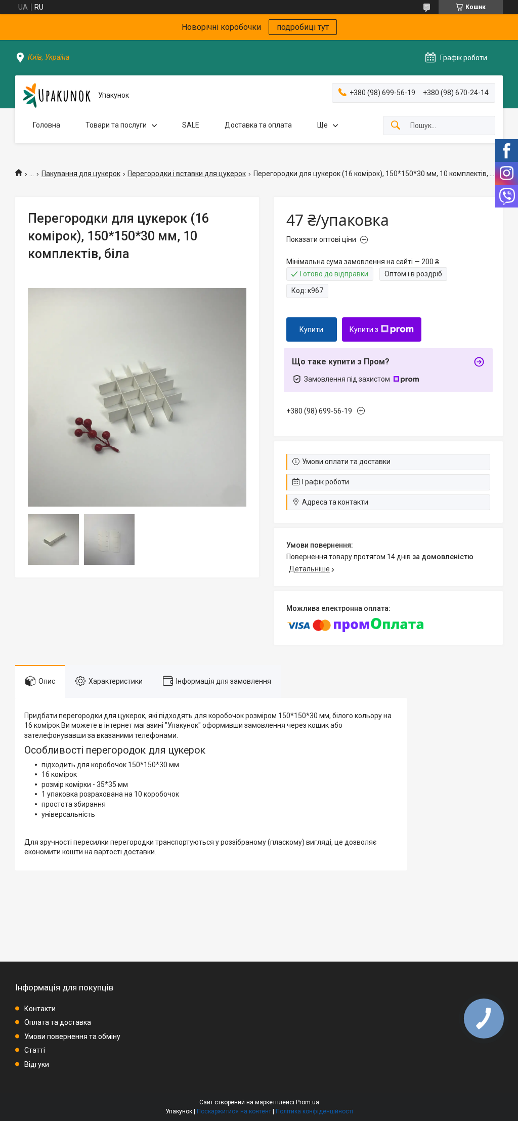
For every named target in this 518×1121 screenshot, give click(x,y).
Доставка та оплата (258, 125)
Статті (34, 1050)
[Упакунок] (57, 95)
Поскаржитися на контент (234, 1111)
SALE (190, 125)
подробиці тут (303, 27)
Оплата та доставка (57, 1022)
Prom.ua (307, 1102)
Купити (311, 329)
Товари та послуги (116, 125)
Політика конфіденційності (314, 1111)
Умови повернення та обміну (72, 1036)
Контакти (40, 1009)
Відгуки (36, 1064)
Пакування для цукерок (80, 174)
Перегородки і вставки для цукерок (186, 174)
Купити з (364, 329)
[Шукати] (395, 126)
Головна (46, 125)
